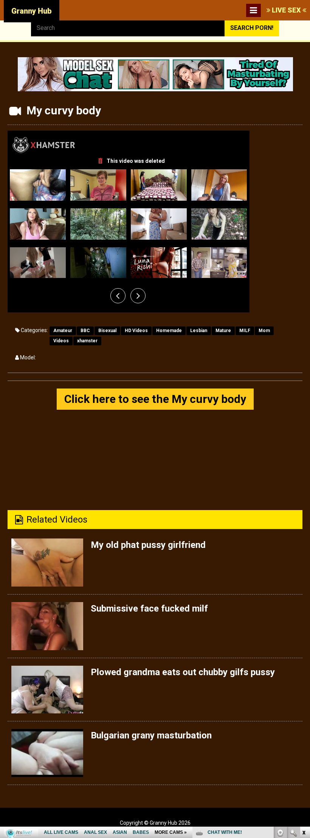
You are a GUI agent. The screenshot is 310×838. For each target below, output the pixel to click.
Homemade (169, 330)
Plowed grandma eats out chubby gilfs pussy (183, 672)
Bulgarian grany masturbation (151, 735)
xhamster (87, 340)
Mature (223, 330)
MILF (244, 330)
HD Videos (136, 330)
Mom (264, 330)
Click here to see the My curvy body (155, 399)
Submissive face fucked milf (149, 608)
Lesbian (198, 330)
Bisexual (107, 330)
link (303, 719)
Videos (61, 340)
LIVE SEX (286, 10)
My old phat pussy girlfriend (148, 545)
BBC (85, 330)
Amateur (62, 330)
